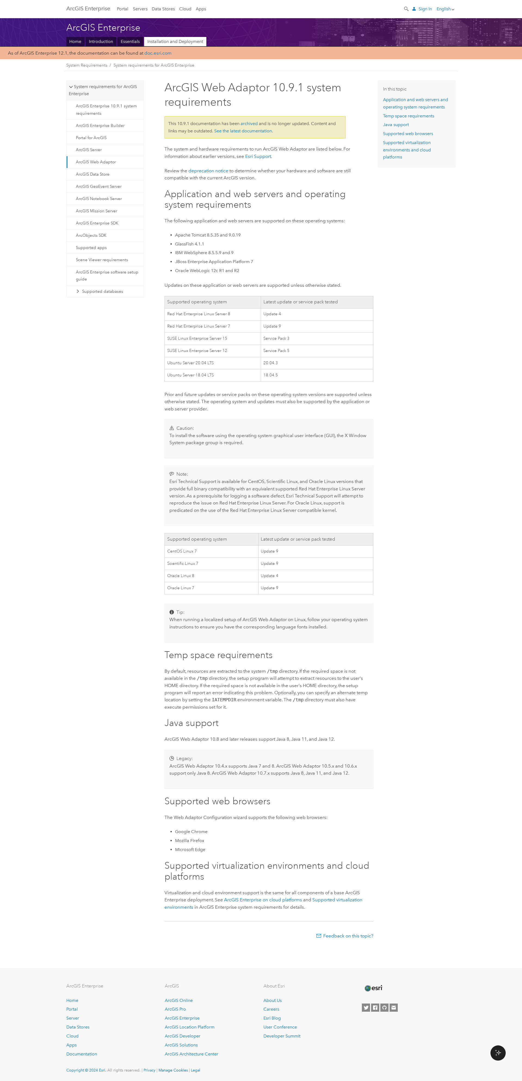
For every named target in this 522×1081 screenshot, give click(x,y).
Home (75, 41)
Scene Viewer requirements (102, 259)
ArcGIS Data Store (93, 174)
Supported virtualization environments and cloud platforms (407, 150)
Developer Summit (281, 1036)
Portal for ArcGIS (91, 137)
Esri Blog (272, 1018)
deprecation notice (208, 170)
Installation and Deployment (175, 41)
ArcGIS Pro (175, 1009)
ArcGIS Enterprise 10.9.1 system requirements (106, 110)
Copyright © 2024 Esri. (86, 1070)
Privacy (150, 1070)
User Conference (280, 1027)
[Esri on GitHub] (384, 1008)
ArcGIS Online (179, 1000)
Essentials (130, 41)
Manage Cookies (173, 1070)
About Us (272, 1000)
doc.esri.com (158, 53)
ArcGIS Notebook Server (99, 198)
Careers (271, 1009)
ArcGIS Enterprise (88, 8)
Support (258, 156)
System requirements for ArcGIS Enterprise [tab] (103, 90)
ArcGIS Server (89, 149)
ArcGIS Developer (182, 1036)
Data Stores (163, 8)
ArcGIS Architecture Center (191, 1054)
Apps (201, 8)
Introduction (101, 41)
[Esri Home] (373, 988)
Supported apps (91, 247)
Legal (195, 1070)
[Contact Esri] (394, 1008)
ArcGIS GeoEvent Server (99, 186)
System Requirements (86, 65)
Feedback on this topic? (348, 936)
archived (249, 123)
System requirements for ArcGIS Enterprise (154, 65)
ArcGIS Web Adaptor (96, 162)
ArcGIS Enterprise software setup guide (107, 276)
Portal (122, 8)
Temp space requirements (408, 116)
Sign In (425, 8)
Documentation (81, 1054)
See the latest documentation (243, 130)
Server (72, 1018)
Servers (140, 8)
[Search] (406, 8)
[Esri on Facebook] (375, 1008)
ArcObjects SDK (91, 235)
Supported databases (102, 291)
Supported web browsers (408, 133)
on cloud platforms (263, 899)
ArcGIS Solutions (181, 1045)
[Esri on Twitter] (366, 1008)
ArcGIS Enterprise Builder (100, 125)
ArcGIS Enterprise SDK (97, 223)
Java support (396, 124)
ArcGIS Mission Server (96, 210)
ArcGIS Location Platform (190, 1027)
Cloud (185, 8)
